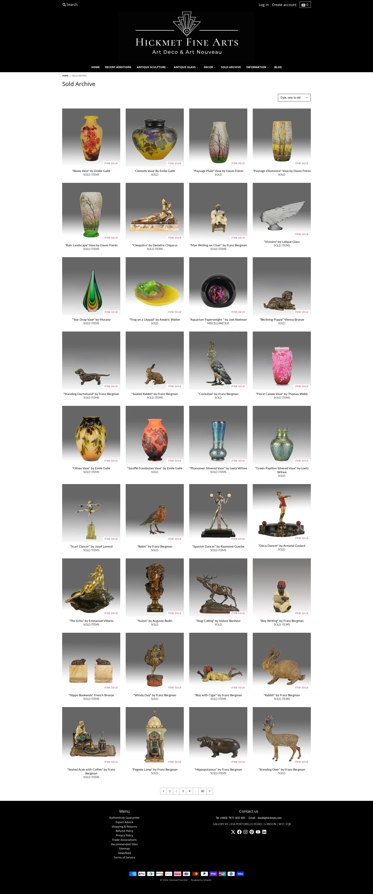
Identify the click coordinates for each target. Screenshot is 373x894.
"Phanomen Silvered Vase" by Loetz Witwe (218, 468)
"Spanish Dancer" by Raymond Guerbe (218, 546)
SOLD (154, 174)
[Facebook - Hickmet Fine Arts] (239, 832)
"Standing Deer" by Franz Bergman (281, 769)
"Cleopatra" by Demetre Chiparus (155, 245)
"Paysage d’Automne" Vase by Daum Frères (282, 171)
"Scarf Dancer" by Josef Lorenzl (91, 546)
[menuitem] (95, 67)
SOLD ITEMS (91, 174)
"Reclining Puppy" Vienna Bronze (282, 319)
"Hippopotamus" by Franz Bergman (218, 769)
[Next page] (210, 791)
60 (202, 791)
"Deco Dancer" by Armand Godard (281, 545)
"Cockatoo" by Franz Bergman (218, 394)
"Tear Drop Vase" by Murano (91, 319)
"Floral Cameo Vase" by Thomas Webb (282, 394)
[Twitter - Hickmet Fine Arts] (233, 832)
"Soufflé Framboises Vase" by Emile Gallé (154, 468)
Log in (264, 4)
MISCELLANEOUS (218, 323)
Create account (284, 4)
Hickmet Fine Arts (178, 879)
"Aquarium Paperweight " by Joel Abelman (218, 319)
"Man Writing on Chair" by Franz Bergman (218, 245)
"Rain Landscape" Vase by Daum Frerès (91, 245)
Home (65, 75)
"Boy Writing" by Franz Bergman (282, 620)
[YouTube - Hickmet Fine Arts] (258, 832)
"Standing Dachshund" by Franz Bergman (91, 394)
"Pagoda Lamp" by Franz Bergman (155, 769)
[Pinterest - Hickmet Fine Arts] (251, 832)
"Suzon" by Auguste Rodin (154, 620)
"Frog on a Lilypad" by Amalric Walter (154, 319)
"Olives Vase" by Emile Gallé (91, 468)
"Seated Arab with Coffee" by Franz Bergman (91, 771)
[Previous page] (163, 791)
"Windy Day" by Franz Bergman (154, 695)
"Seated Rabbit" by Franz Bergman (155, 394)
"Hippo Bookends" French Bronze (91, 695)
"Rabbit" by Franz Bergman (282, 695)
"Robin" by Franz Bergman (154, 546)
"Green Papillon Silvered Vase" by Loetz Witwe (282, 470)
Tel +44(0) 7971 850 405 (230, 817)
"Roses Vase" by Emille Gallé (91, 171)
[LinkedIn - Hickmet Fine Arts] (264, 832)
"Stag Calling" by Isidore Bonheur (218, 620)
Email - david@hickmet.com (265, 817)
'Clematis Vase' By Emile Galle (155, 171)
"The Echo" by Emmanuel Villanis (91, 620)
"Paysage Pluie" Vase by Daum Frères (218, 171)
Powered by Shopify (201, 879)
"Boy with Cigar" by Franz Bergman (218, 695)
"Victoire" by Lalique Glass (282, 241)
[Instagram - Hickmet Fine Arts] (245, 832)
